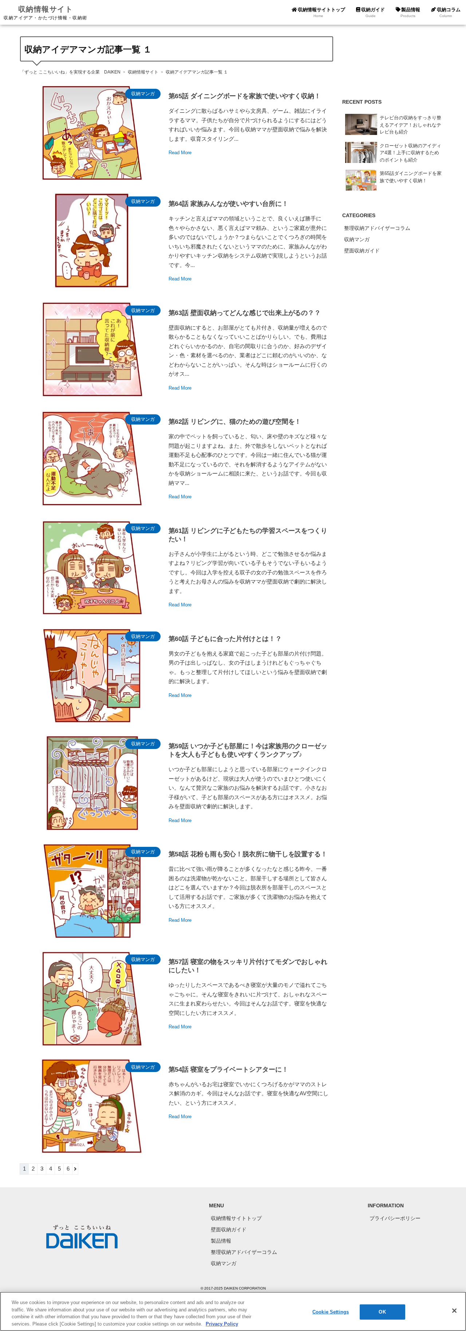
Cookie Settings (330, 1312)
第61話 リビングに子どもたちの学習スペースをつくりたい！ (248, 535)
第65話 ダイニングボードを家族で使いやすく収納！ (245, 96)
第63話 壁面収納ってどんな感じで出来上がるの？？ (245, 312)
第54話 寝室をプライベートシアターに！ (228, 1069)
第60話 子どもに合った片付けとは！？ (225, 638)
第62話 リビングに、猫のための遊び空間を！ (235, 421)
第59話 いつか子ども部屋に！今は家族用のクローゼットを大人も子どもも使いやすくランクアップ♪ (248, 750)
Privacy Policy (222, 1323)
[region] (233, 1311)
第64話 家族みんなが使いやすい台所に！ (228, 203)
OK (382, 1312)
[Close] (454, 1311)
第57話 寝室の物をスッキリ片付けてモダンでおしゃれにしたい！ (248, 966)
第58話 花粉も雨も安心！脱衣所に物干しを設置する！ (248, 854)
